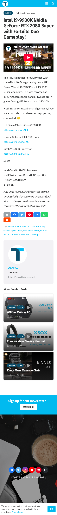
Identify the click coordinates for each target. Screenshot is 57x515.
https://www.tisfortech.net (21, 277)
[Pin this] (29, 214)
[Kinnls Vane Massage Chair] (28, 353)
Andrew (13, 267)
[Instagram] (25, 470)
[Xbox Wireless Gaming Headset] (28, 324)
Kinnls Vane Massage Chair (23, 370)
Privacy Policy (39, 477)
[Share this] (14, 214)
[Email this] (7, 214)
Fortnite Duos (23, 226)
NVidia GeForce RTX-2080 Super (25, 234)
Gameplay (8, 230)
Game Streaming (37, 226)
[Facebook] (12, 470)
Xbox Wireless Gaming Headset (26, 341)
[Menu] (47, 3)
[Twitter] (18, 470)
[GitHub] (45, 470)
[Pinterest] (39, 470)
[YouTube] (32, 470)
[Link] (5, 4)
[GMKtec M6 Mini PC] (28, 295)
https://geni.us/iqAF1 (16, 130)
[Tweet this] (21, 214)
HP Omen (17, 230)
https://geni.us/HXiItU (17, 153)
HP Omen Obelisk (31, 230)
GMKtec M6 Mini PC (18, 312)
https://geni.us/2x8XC (16, 141)
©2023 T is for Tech (20, 477)
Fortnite (12, 226)
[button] (53, 3)
